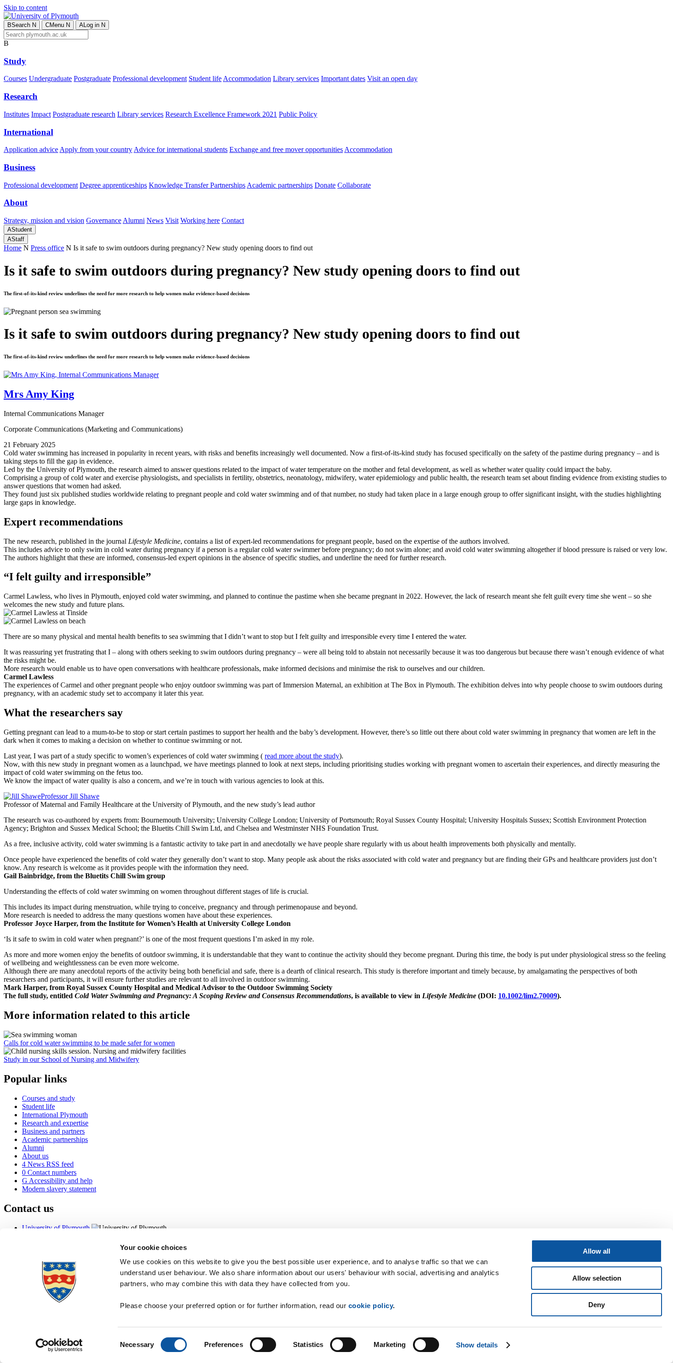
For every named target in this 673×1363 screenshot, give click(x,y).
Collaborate (354, 185)
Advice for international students (181, 149)
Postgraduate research (84, 114)
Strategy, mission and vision (44, 220)
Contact (233, 220)
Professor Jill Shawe (70, 796)
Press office (47, 248)
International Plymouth (55, 1115)
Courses (15, 78)
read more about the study (302, 756)
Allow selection (596, 1278)
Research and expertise (55, 1123)
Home (13, 248)
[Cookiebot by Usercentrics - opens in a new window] (59, 1345)
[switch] (263, 1344)
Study (15, 61)
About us (35, 1156)
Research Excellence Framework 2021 (221, 114)
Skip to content (25, 7)
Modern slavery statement (59, 1189)
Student (19, 229)
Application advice (31, 149)
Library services (296, 78)
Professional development (150, 78)
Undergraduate (50, 78)
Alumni (134, 220)
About (15, 202)
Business (19, 167)
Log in (92, 25)
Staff (15, 239)
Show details (477, 1345)
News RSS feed (48, 1164)
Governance (103, 220)
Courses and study (48, 1098)
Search (21, 25)
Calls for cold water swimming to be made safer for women (89, 1043)
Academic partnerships (280, 185)
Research (21, 96)
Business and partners (53, 1131)
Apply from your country (96, 149)
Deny (596, 1305)
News (155, 220)
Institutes (16, 114)
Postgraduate (92, 78)
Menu (57, 25)
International (28, 132)
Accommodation (247, 78)
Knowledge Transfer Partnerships (197, 185)
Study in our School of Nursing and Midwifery (71, 1059)
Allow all (596, 1251)
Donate (325, 185)
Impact (41, 114)
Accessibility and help (57, 1181)
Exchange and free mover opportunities (286, 149)
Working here (200, 220)
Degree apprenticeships (113, 185)
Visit (172, 220)
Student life (205, 78)
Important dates (343, 78)
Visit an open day (392, 78)
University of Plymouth (56, 1228)
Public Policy (298, 114)
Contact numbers (49, 1172)
